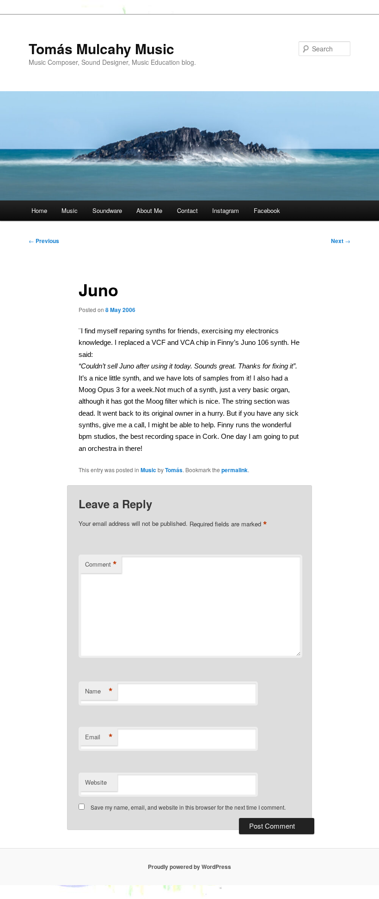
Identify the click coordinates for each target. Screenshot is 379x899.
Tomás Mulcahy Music (101, 48)
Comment (101, 564)
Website (96, 782)
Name (99, 691)
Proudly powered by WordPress (189, 866)
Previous (44, 241)
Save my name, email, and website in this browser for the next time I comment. (188, 807)
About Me (149, 210)
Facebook (267, 210)
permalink (234, 470)
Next (340, 241)
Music (69, 210)
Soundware (107, 210)
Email (99, 737)
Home (39, 210)
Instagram (225, 210)
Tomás (174, 470)
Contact (187, 210)
